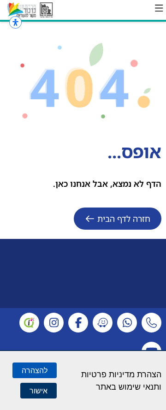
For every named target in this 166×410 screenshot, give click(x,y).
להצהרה (34, 370)
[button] (159, 8)
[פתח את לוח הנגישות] (15, 22)
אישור (38, 390)
